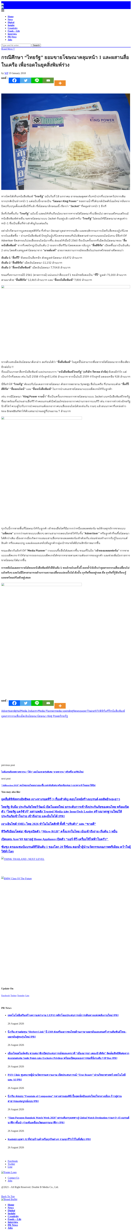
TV (98, 711)
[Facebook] (14, 80)
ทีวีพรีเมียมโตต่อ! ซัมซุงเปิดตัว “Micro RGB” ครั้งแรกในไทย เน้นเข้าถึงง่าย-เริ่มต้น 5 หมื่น (59, 831)
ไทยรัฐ (64, 716)
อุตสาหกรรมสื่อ (10, 716)
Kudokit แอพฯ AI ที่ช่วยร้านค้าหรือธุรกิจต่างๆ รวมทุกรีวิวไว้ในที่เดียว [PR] (49, 1139)
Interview (12, 34)
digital (16, 711)
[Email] (48, 80)
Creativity (13, 28)
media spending (64, 711)
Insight (11, 25)
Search (36, 45)
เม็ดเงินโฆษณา (29, 716)
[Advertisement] (66, 741)
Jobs (10, 40)
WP (6, 73)
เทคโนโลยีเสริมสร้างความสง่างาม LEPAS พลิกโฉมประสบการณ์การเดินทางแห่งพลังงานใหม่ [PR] (63, 1015)
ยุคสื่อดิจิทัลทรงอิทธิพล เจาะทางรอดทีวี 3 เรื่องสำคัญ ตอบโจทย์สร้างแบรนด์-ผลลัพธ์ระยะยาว (60, 799)
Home (11, 16)
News (10, 19)
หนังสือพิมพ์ (117, 711)
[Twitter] (25, 80)
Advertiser (7, 711)
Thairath (91, 711)
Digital (11, 22)
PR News (12, 37)
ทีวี (108, 711)
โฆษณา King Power (49, 716)
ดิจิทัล (103, 711)
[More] (61, 80)
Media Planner (46, 711)
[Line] (36, 80)
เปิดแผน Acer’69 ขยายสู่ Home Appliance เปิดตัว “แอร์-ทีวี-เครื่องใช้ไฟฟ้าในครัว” (55, 839)
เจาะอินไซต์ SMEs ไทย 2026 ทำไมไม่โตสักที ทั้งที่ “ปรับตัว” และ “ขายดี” (48, 824)
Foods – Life (14, 31)
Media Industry (29, 711)
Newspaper (80, 711)
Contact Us (13, 1177)
